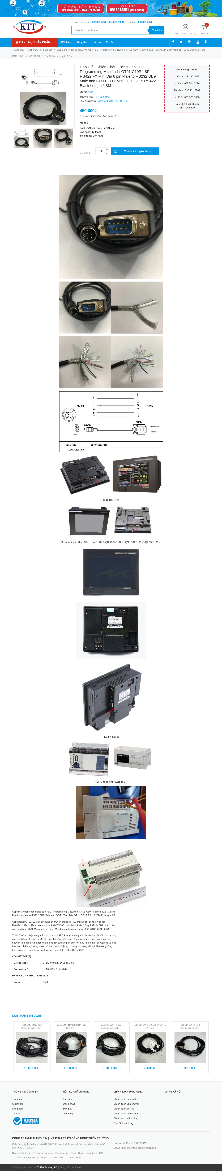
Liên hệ (97, 42)
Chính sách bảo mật (125, 1099)
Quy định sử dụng (123, 1123)
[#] (111, 8)
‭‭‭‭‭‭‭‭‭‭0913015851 (145, 22)
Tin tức (109, 42)
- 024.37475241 (115, 22)
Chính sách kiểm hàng (126, 1118)
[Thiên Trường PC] (29, 26)
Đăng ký (192, 33)
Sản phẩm (81, 42)
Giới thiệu (65, 42)
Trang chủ (17, 1099)
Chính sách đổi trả (124, 1108)
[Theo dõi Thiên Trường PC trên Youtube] (198, 42)
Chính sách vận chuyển (126, 1103)
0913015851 (99, 22)
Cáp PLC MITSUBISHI (40, 49)
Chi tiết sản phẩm (21, 170)
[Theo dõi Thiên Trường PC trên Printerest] (206, 42)
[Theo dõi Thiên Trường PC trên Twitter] (181, 42)
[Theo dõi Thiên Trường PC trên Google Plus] (189, 42)
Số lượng (85, 152)
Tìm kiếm (68, 1099)
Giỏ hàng (68, 1113)
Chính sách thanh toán (126, 1113)
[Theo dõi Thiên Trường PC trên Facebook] (173, 42)
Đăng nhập (180, 33)
